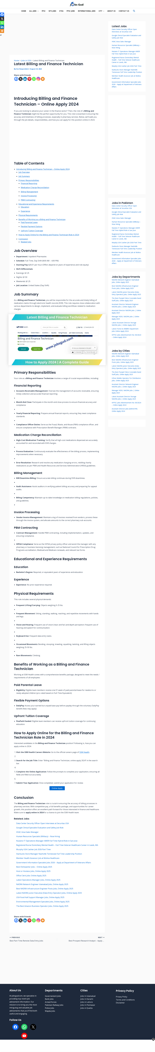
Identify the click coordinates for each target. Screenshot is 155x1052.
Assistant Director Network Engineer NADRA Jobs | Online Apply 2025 (125, 385)
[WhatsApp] (24, 1027)
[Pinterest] (29, 79)
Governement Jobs (53, 996)
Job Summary (24, 176)
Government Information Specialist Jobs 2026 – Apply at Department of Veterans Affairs (53, 862)
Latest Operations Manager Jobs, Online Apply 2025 (38, 880)
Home (23, 11)
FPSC (44, 11)
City (100, 11)
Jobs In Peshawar (87, 1005)
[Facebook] (16, 79)
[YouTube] (24, 1036)
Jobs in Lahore (86, 1002)
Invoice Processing (29, 196)
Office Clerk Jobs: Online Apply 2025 (31, 875)
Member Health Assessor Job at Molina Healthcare (37, 858)
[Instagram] (38, 79)
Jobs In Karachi (86, 999)
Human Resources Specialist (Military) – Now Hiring (38, 836)
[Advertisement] (57, 38)
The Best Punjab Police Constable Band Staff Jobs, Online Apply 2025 (126, 373)
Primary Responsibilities (28, 180)
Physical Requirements (28, 215)
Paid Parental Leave (29, 222)
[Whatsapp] (34, 79)
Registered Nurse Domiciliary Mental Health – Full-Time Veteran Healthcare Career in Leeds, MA (57, 845)
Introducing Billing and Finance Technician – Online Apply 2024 (42, 169)
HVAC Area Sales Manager (27, 832)
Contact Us (124, 11)
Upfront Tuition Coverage (32, 230)
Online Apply (57, 788)
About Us (111, 11)
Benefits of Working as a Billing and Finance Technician (41, 219)
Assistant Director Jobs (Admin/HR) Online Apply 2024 (124, 410)
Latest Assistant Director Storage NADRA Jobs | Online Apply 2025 (124, 397)
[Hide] (1, 35)
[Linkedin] (25, 79)
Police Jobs (49, 1008)
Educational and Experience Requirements (36, 204)
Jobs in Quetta (86, 1008)
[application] (37, 11)
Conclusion (23, 239)
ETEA (61, 11)
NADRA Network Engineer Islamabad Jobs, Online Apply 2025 (42, 884)
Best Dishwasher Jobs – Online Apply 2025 (34, 867)
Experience (25, 211)
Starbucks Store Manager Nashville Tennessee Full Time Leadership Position (49, 854)
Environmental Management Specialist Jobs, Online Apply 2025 (42, 901)
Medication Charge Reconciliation (35, 187)
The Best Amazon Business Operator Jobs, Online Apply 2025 (42, 906)
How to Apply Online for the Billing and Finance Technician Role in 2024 (48, 235)
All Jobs (32, 11)
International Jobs (86, 11)
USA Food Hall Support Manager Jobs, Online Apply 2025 (40, 897)
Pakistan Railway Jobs (54, 1005)
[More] (43, 79)
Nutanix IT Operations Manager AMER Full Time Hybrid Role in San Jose (46, 841)
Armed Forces (51, 1002)
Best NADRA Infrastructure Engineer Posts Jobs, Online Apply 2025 (44, 888)
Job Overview (24, 172)
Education (25, 207)
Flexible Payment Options (31, 226)
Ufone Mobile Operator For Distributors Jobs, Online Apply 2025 (126, 379)
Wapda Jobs (50, 1011)
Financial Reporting (29, 183)
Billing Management (29, 191)
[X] (21, 79)
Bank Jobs (49, 999)
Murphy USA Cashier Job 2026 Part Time (33, 849)
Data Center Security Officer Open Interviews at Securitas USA (42, 823)
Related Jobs (26, 242)
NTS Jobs (52, 11)
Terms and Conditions (125, 1000)
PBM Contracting (28, 200)
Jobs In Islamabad (87, 996)
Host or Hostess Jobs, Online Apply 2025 (33, 871)
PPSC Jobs (71, 11)
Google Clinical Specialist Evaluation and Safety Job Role (39, 827)
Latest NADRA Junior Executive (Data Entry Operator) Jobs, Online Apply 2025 (49, 893)
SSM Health (84, 752)
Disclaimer (120, 1002)
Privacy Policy (121, 996)
